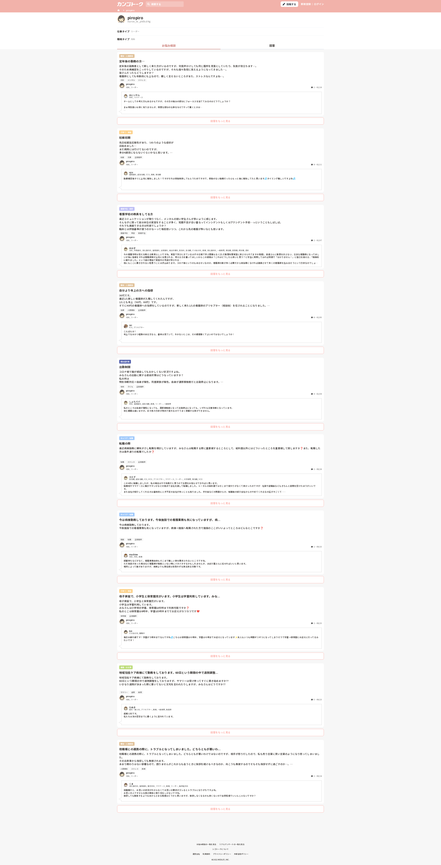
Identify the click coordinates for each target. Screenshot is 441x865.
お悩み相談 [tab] (169, 45)
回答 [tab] (272, 45)
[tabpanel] (220, 433)
